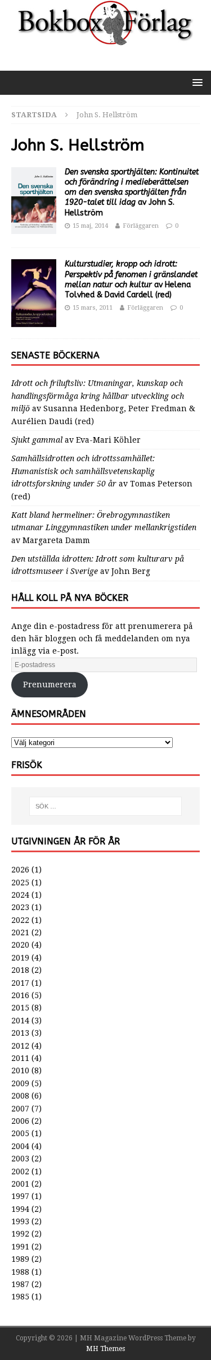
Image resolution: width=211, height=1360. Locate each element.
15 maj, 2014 (90, 225)
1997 (20, 1196)
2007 (20, 1108)
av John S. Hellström (132, 192)
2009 (20, 1083)
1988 (20, 1271)
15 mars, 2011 (93, 307)
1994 (20, 1209)
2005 (20, 1133)
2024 (20, 894)
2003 (20, 1158)
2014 (20, 1020)
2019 (20, 957)
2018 (20, 970)
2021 (20, 932)
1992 (20, 1233)
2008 (20, 1095)
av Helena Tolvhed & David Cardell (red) (131, 279)
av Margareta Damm (103, 528)
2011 (20, 1058)
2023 (20, 907)
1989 (20, 1259)
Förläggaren (141, 225)
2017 (20, 982)
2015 (20, 1007)
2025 (20, 882)
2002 (20, 1171)
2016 (20, 995)
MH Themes (105, 1349)
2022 (20, 920)
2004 (20, 1146)
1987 (20, 1284)
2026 (20, 869)
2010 (20, 1070)
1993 (20, 1221)
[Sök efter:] (106, 806)
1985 (20, 1296)
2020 (20, 944)
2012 (20, 1045)
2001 (20, 1183)
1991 (20, 1246)
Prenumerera (50, 684)
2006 (20, 1121)
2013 (20, 1032)
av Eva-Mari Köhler (76, 439)
